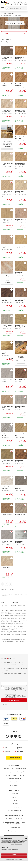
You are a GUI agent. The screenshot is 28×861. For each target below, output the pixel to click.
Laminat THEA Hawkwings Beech (20, 326)
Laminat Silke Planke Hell (19, 541)
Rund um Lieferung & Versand (15, 775)
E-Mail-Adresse (5, 680)
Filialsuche (15, 794)
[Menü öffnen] (2, 8)
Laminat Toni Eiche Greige (20, 515)
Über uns (15, 804)
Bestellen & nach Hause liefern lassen (15, 769)
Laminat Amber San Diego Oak (20, 487)
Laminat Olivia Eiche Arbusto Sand (20, 111)
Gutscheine (15, 785)
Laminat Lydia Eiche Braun (7, 461)
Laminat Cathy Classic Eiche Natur (20, 220)
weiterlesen (8, 146)
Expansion (15, 800)
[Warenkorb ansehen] (25, 2)
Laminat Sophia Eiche (6, 246)
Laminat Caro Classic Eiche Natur (7, 220)
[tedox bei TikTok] (15, 736)
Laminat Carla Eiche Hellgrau (7, 380)
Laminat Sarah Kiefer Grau (7, 434)
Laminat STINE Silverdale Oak (7, 326)
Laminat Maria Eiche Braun (20, 137)
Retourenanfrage (15, 831)
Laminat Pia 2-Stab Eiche (7, 541)
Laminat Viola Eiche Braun (7, 352)
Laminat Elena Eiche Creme (7, 164)
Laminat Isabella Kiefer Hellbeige (6, 111)
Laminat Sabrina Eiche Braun (20, 380)
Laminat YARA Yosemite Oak (7, 299)
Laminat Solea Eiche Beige (7, 406)
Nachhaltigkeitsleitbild (14, 810)
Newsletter (15, 782)
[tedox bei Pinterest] (11, 736)
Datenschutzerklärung (10, 694)
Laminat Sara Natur (20, 246)
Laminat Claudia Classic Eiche (19, 192)
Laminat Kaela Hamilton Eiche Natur (20, 164)
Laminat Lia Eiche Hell (20, 434)
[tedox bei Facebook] (7, 736)
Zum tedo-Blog (15, 757)
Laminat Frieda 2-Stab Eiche (20, 84)
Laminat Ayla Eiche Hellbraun (20, 58)
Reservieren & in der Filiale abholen (15, 772)
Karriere (14, 797)
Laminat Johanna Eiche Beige (7, 84)
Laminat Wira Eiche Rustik (7, 515)
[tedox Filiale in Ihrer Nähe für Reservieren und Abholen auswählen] (14, 2)
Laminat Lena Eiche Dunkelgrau (7, 58)
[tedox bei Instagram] (19, 736)
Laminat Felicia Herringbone (19, 273)
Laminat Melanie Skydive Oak (6, 487)
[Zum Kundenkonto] (21, 2)
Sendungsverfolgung (15, 778)
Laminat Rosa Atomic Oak (20, 406)
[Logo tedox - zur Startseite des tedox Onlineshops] (5, 3)
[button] (9, 41)
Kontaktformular (15, 828)
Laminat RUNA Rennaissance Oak (20, 299)
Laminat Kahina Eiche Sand (7, 192)
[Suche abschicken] (25, 8)
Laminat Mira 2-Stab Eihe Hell (6, 568)
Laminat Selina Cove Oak (19, 461)
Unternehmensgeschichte (14, 807)
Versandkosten (4, 595)
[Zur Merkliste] (18, 2)
